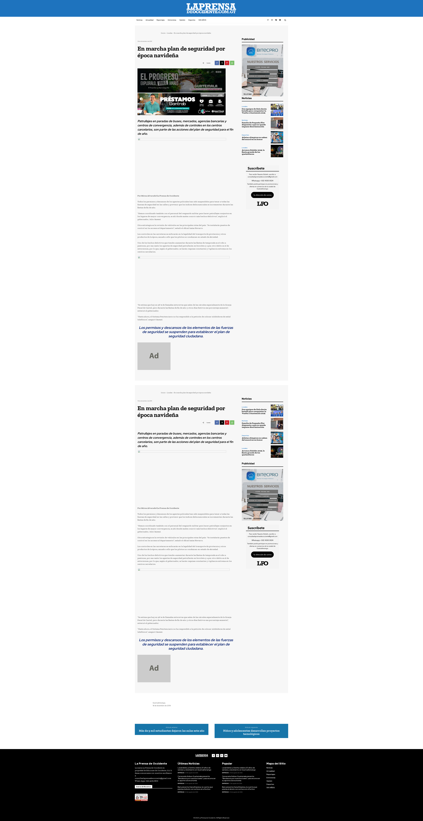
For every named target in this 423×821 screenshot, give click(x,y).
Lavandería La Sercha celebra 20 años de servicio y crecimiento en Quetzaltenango (194, 769)
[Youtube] (280, 20)
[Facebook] (268, 20)
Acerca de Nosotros (143, 787)
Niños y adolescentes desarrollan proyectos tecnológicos (251, 732)
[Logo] (202, 755)
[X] (222, 63)
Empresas (181, 773)
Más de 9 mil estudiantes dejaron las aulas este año (171, 730)
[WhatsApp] (232, 63)
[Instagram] (272, 20)
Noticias (245, 120)
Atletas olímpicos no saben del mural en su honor (254, 138)
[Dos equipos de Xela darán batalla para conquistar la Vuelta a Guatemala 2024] (277, 110)
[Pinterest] (227, 63)
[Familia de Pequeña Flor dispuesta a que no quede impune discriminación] (277, 123)
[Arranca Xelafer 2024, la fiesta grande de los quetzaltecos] (277, 151)
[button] (285, 20)
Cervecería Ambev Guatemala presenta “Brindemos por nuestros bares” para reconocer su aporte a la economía (197, 778)
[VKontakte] (276, 20)
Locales (169, 33)
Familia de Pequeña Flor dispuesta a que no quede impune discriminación (254, 124)
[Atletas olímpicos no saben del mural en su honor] (277, 137)
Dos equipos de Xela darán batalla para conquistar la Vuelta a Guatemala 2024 (254, 111)
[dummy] (185, 356)
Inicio (163, 33)
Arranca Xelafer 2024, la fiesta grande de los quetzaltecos (253, 152)
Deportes (245, 135)
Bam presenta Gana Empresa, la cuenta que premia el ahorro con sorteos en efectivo (195, 788)
